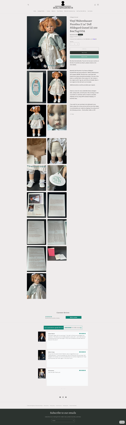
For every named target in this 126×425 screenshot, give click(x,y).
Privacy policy (52, 405)
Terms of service (59, 405)
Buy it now (84, 52)
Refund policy (46, 405)
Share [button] (72, 114)
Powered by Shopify (39, 405)
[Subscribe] (73, 420)
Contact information (73, 405)
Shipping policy (65, 405)
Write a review (73, 317)
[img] (68, 327)
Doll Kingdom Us (32, 405)
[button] (28, 4)
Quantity (71, 41)
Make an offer (84, 57)
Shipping (71, 36)
